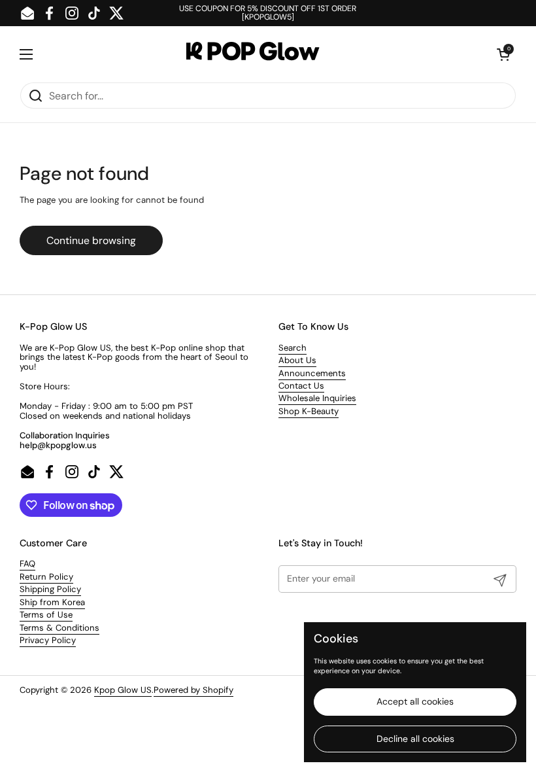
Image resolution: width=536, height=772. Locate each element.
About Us (297, 360)
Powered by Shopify (193, 689)
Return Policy (46, 576)
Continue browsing (91, 240)
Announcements (312, 373)
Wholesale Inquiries (317, 398)
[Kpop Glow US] (264, 54)
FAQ (27, 563)
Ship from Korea (52, 602)
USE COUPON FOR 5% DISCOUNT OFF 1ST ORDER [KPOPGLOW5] (267, 13)
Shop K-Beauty (308, 411)
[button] (503, 54)
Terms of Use (46, 614)
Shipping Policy (50, 589)
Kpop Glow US (123, 689)
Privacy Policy (48, 640)
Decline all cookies (415, 739)
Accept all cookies (415, 701)
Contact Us (301, 385)
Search (292, 347)
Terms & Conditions (59, 627)
